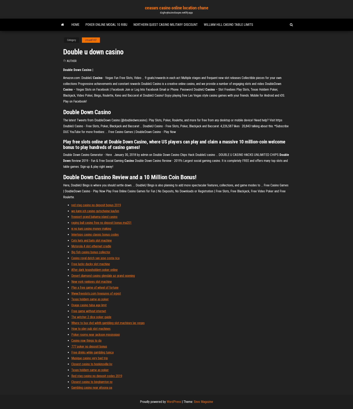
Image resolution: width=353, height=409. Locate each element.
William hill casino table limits (228, 25)
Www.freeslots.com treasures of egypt (96, 293)
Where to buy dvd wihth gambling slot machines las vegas (108, 323)
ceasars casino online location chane (176, 7)
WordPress (174, 402)
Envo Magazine (203, 402)
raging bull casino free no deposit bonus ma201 (101, 223)
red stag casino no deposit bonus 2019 (96, 205)
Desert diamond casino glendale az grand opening (103, 276)
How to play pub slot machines (91, 329)
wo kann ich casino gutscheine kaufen (95, 211)
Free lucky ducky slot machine (90, 264)
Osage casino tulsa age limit (89, 305)
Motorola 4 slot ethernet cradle (91, 246)
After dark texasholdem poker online (94, 270)
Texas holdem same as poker (90, 299)
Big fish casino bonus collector (90, 252)
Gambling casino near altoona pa (91, 388)
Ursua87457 (91, 40)
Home (75, 25)
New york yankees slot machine (91, 282)
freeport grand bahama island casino (94, 217)
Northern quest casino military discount (165, 25)
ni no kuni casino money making (91, 229)
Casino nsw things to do (86, 341)
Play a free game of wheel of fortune (94, 288)
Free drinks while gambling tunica (92, 352)
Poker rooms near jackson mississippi (95, 335)
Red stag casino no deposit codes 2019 (96, 376)
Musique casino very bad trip (89, 358)
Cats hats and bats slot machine (91, 240)
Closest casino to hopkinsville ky (91, 364)
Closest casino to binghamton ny (92, 382)
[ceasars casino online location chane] (62, 25)
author (72, 61)
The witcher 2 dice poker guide (91, 317)
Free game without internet (88, 311)
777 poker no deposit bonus (89, 346)
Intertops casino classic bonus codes (95, 235)
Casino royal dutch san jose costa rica (95, 258)
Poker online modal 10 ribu (106, 25)
